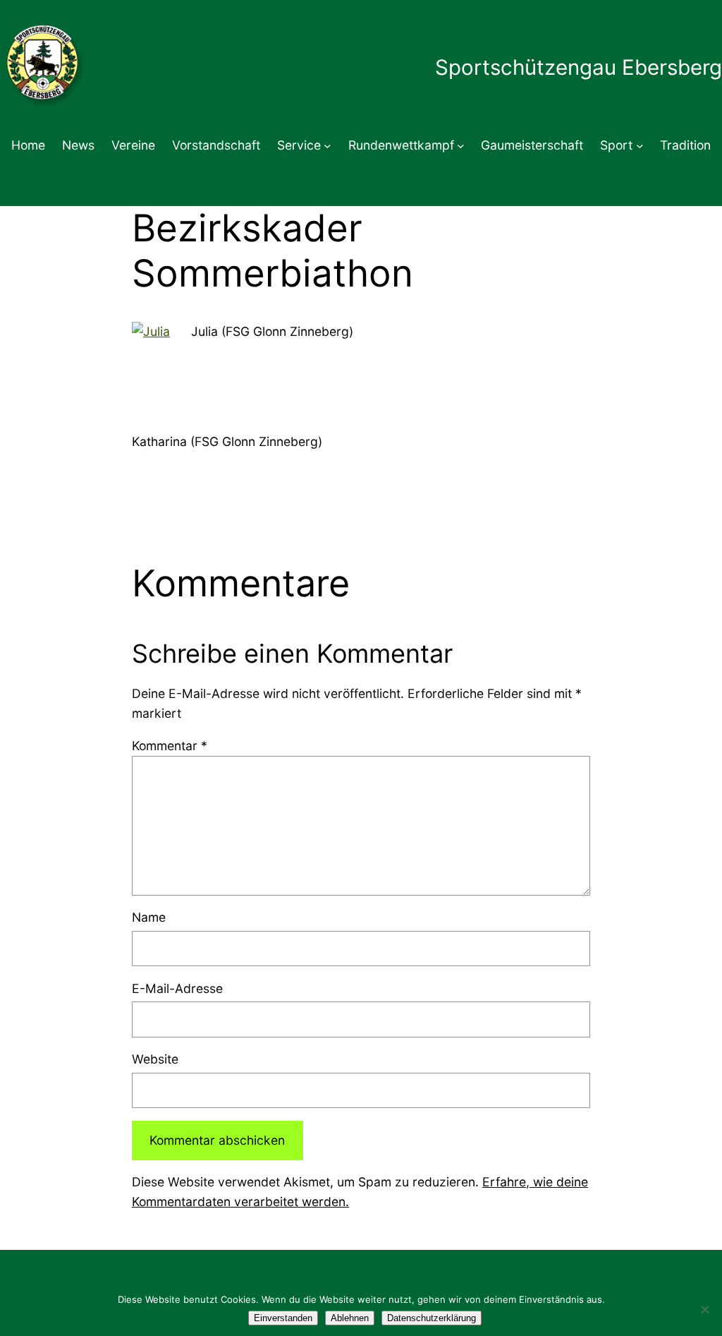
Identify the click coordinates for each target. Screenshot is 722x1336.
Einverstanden (283, 1318)
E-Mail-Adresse (177, 988)
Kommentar (169, 745)
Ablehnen (350, 1318)
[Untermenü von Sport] (640, 146)
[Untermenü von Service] (327, 146)
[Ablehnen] (704, 1309)
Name (149, 917)
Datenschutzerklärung (431, 1318)
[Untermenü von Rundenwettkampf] (461, 146)
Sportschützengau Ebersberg (578, 67)
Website (155, 1059)
